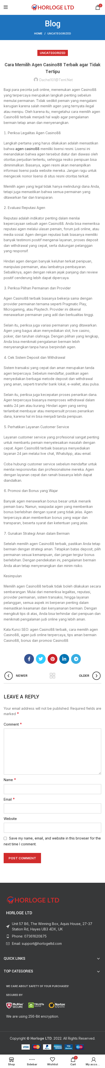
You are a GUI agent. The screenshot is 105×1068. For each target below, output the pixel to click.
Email (9, 799)
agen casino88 (27, 149)
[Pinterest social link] (52, 659)
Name (10, 779)
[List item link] (52, 936)
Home (38, 33)
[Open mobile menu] (5, 7)
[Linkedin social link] (64, 659)
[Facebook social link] (29, 659)
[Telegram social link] (76, 659)
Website (10, 819)
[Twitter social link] (41, 659)
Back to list (52, 675)
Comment (13, 724)
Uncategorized (59, 33)
